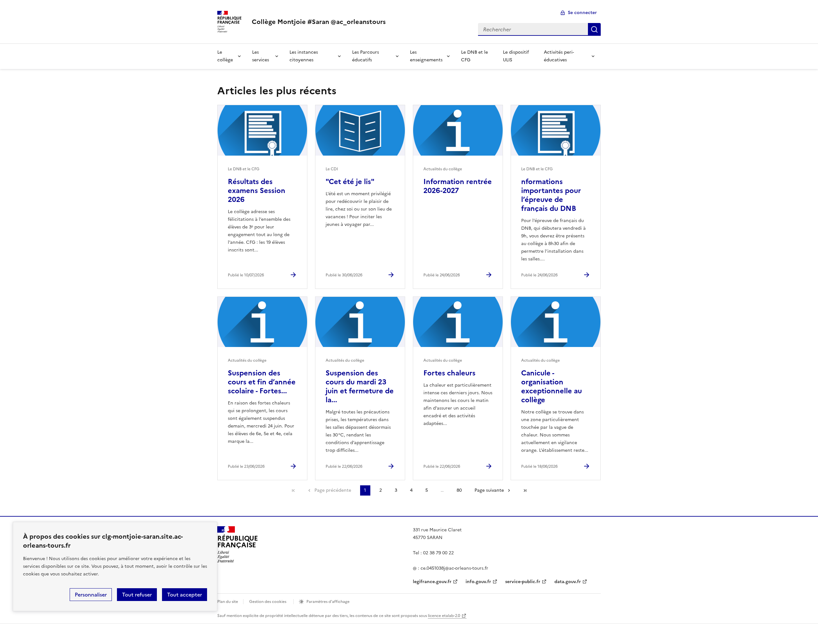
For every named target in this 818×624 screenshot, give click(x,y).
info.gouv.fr (478, 581)
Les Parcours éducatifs (365, 56)
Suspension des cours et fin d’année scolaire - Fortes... (262, 382)
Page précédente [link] (332, 490)
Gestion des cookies (267, 602)
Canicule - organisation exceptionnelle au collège (551, 386)
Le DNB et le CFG (474, 56)
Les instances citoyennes (303, 56)
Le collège (225, 56)
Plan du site (227, 602)
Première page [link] (293, 490)
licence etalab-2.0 (444, 616)
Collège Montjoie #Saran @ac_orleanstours (319, 22)
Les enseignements (426, 56)
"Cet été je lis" (350, 181)
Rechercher (594, 29)
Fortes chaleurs (449, 373)
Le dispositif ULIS (516, 56)
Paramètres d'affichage (328, 602)
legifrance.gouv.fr (432, 581)
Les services (260, 56)
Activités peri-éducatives (559, 56)
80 (459, 490)
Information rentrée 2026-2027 (457, 186)
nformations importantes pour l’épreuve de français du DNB (551, 195)
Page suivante (489, 490)
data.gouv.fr (567, 581)
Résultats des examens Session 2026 (256, 190)
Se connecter (582, 12)
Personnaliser (91, 594)
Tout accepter (184, 594)
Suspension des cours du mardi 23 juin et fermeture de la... (360, 386)
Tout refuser (137, 594)
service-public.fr (522, 581)
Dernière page (525, 490)
